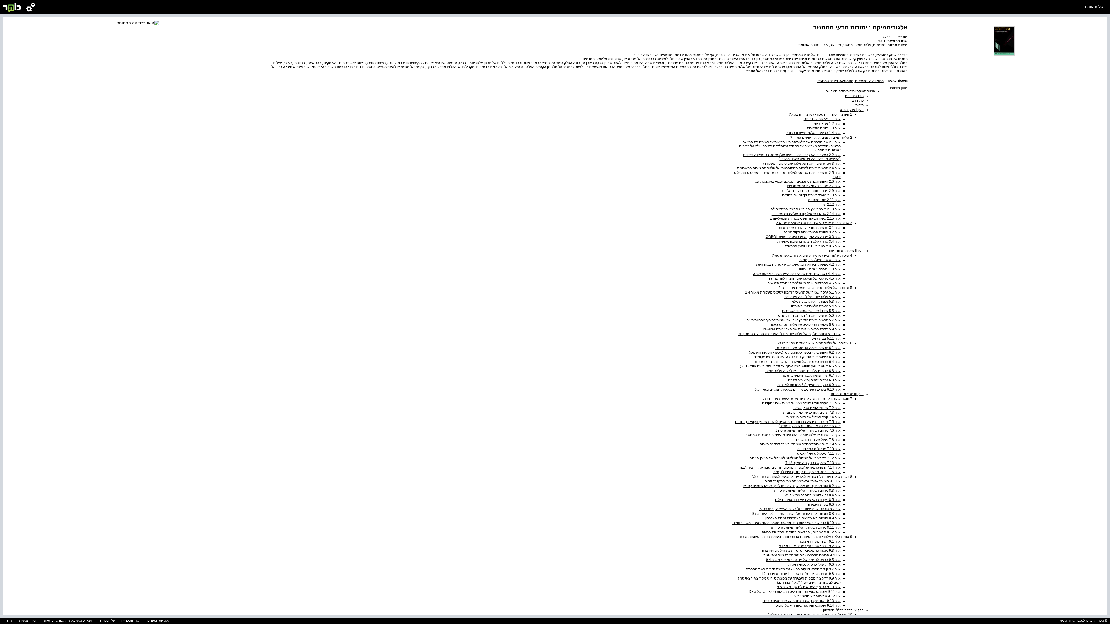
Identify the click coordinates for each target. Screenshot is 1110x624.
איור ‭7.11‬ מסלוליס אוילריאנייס (819, 454)
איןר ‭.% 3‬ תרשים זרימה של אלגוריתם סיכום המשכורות (802, 163)
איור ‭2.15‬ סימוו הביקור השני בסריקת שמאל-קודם (805, 218)
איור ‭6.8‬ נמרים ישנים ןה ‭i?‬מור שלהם (814, 380)
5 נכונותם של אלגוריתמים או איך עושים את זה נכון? (815, 288)
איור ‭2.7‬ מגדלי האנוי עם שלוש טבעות (814, 186)
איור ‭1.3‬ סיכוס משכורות (824, 128)
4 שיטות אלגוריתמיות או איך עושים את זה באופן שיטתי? (812, 255)
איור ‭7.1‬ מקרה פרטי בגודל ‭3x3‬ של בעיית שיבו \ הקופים (801, 403)
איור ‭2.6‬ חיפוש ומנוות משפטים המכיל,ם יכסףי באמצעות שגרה (796, 181)
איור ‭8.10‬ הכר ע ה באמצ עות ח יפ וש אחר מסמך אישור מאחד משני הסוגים (786, 523)
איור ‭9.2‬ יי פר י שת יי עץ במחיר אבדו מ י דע (810, 546)
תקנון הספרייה (131, 620)
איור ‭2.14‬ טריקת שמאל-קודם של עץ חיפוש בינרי (806, 214)
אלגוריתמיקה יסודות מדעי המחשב (850, 91)
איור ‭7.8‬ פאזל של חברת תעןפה (818, 440)
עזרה (9, 620)
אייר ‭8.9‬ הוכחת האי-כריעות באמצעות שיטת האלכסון (803, 518)
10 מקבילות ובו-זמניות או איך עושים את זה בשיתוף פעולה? (810, 615)
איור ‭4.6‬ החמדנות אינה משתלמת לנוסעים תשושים (804, 283)
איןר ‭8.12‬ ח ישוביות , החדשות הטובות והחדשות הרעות (801, 532)
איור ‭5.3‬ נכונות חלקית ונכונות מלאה (815, 302)
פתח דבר (857, 101)
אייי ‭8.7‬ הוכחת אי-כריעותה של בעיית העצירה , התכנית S (800, 509)
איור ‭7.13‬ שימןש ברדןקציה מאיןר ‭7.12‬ (813, 463)
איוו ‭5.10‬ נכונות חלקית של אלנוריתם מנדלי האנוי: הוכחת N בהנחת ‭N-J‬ (789, 334)
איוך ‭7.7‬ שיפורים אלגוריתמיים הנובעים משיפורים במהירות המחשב (793, 435)
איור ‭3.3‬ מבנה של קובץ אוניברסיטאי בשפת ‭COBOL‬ (803, 237)
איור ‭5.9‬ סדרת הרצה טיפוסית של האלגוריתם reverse (802, 329)
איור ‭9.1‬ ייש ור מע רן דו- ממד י (819, 541)
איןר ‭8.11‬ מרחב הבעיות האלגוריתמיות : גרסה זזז (806, 527)
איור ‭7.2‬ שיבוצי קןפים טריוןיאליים (817, 408)
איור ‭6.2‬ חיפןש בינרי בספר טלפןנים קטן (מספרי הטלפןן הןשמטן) (795, 352)
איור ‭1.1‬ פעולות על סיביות (822, 119)
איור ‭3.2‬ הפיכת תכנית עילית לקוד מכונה (812, 232)
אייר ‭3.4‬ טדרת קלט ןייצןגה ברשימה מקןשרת (809, 241)
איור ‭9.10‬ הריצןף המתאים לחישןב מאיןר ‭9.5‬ (809, 587)
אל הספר (753, 71)
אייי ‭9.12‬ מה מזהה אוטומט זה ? (817, 596)
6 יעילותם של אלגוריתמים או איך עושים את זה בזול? (815, 343)
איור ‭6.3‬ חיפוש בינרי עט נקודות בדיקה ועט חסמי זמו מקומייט (797, 357)
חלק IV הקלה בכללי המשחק (843, 610)
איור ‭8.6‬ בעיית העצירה (824, 504)
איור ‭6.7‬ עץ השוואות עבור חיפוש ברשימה (811, 376)
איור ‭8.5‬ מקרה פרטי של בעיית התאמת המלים (808, 500)
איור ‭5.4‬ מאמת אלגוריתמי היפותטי (816, 306)
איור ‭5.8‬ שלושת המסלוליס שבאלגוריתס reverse (806, 325)
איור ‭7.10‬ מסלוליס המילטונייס (819, 449)
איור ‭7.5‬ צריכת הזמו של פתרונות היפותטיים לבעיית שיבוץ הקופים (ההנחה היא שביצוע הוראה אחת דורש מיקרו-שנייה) (788, 424)
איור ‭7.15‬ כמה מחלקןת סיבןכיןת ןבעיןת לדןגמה (807, 472)
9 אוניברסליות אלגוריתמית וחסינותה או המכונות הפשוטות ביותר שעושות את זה (795, 537)
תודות (859, 105)
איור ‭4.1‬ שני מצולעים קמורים (820, 260)
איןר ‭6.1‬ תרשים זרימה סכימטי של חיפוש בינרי (808, 348)
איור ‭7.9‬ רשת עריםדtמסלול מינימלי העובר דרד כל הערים (800, 444)
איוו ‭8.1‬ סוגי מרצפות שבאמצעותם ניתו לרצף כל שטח (803, 481)
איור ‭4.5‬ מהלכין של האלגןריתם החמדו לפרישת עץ (805, 278)
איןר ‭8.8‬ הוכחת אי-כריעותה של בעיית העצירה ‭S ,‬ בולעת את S (796, 514)
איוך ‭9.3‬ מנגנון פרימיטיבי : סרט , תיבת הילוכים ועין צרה (801, 551)
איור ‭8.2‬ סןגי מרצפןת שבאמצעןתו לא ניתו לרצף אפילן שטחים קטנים (792, 486)
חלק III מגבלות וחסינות (847, 394)
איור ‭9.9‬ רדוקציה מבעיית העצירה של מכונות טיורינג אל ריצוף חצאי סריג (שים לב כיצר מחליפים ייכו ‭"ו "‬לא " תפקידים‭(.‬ (789, 580)
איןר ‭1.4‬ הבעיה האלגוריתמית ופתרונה (813, 133)
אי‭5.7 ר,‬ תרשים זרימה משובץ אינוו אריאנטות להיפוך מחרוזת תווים (793, 320)
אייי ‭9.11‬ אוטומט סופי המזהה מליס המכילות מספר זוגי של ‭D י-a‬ (795, 592)
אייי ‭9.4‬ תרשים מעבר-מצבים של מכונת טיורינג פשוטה (802, 555)
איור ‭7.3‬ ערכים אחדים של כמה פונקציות (812, 413)
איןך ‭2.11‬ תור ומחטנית (824, 200)
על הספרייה (107, 620)
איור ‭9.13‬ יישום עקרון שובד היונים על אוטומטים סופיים (802, 601)
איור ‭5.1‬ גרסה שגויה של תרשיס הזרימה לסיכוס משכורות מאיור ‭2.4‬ (793, 292)
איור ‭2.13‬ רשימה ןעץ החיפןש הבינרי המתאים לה (806, 209)
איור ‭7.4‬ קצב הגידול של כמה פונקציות (813, 417)
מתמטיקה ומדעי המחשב (835, 81)
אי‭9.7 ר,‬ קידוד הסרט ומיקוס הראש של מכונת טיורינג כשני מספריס (793, 569)
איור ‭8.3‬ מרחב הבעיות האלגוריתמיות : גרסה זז (807, 491)
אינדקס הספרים (158, 620)
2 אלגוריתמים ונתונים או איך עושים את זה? (821, 137)
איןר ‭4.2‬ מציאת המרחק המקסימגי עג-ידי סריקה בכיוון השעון (797, 265)
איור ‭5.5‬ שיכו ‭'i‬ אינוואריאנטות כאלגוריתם (811, 311)
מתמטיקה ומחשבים (869, 81)
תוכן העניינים (854, 96)
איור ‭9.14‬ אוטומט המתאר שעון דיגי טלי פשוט (808, 605)
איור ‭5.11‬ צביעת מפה (825, 339)
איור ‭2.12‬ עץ (831, 205)
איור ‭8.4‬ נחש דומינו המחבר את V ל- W (813, 495)
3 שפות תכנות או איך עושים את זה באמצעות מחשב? (814, 223)
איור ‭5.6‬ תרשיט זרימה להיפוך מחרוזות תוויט (809, 315)
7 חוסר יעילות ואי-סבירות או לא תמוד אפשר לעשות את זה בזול (807, 399)
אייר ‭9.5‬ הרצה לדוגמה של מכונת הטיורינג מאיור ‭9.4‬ (803, 560)
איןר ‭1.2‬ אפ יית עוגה (826, 124)
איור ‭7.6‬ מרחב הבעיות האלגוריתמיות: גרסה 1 (808, 430)
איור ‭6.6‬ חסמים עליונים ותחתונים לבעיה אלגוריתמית (803, 371)
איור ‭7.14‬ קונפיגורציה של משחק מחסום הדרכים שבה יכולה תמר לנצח (790, 467)
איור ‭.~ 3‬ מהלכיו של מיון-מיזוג (820, 269)
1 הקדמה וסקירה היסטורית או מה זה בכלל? (820, 114)
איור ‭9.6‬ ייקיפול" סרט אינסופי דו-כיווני (814, 564)
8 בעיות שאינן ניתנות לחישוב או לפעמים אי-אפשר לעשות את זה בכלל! (802, 477)
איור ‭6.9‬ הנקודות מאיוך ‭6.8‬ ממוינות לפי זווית (809, 385)
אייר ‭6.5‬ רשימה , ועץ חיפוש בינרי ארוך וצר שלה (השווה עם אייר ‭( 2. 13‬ (790, 366)
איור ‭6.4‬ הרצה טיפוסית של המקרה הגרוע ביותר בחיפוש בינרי (797, 362)
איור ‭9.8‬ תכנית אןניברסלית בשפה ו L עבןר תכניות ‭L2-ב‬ (801, 574)
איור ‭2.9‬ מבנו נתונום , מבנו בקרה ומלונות (811, 191)
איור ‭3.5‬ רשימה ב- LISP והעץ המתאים (813, 246)
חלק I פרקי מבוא (852, 110)
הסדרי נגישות (28, 620)
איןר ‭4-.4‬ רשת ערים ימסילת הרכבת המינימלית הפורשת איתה (797, 274)
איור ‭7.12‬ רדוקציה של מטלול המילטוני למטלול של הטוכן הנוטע (795, 458)
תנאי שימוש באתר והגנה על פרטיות (68, 620)
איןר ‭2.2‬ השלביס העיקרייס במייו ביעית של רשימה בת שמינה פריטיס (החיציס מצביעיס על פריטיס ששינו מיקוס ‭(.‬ (792, 157)
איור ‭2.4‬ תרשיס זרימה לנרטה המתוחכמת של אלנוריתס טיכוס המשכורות (789, 168)
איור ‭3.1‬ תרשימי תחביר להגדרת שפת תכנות (809, 228)
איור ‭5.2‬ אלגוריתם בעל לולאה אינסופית (812, 297)
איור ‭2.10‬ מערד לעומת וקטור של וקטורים (811, 195)
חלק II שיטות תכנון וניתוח (846, 251)
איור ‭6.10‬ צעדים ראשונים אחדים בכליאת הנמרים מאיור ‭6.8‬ (798, 389)
